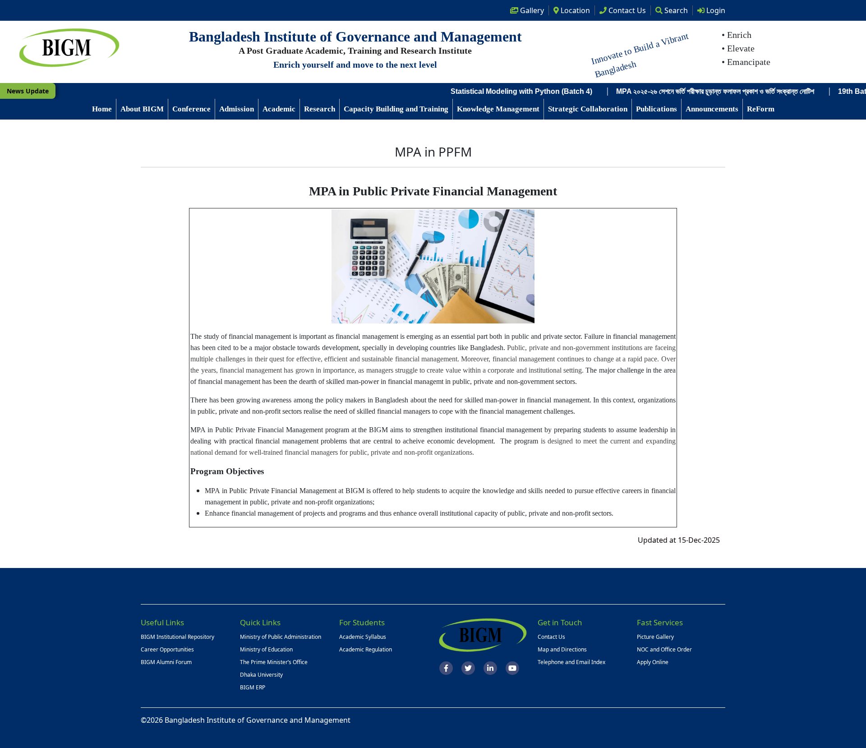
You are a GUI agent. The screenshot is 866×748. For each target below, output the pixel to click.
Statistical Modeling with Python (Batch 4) (495, 91)
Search (675, 10)
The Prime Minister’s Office (274, 662)
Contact (626, 10)
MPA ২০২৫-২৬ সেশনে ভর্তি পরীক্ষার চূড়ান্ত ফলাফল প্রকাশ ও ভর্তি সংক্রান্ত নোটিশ (688, 91)
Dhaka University (261, 675)
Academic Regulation (365, 649)
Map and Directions (562, 649)
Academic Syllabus (362, 637)
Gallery (531, 10)
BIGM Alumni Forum (166, 662)
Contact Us (551, 637)
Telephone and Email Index (571, 662)
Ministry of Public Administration (280, 637)
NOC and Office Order (664, 649)
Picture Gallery (655, 637)
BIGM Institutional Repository (177, 637)
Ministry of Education (266, 649)
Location (574, 10)
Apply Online (652, 662)
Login (715, 10)
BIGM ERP (252, 687)
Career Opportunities (167, 649)
